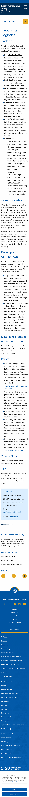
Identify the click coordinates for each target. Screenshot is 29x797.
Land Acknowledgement (14, 622)
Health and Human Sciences (11, 657)
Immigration (5, 721)
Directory (4, 742)
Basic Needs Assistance (9, 693)
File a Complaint (7, 753)
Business (4, 641)
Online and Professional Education (13, 668)
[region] (14, 784)
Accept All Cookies (14, 794)
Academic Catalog (7, 689)
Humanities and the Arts (10, 665)
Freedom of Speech (8, 717)
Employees (5, 713)
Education (4, 645)
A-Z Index (4, 685)
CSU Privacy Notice (14, 782)
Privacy (14, 626)
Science (3, 672)
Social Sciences (6, 676)
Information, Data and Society (11, 661)
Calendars (4, 705)
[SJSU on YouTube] (24, 604)
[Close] (27, 773)
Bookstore (5, 701)
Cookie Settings (14, 629)
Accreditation (14, 612)
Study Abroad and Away (10, 7)
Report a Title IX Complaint (11, 757)
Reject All (14, 789)
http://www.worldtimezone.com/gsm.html (15, 387)
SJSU (6, 1)
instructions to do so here (13, 450)
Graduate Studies (7, 653)
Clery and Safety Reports (10, 697)
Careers (4, 709)
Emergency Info (6, 750)
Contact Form (6, 738)
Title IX (14, 616)
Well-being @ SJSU (8, 729)
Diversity (14, 619)
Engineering (5, 649)
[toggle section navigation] (14, 21)
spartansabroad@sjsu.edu (12, 512)
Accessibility (14, 609)
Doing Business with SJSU (10, 746)
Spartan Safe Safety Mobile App (12, 725)
